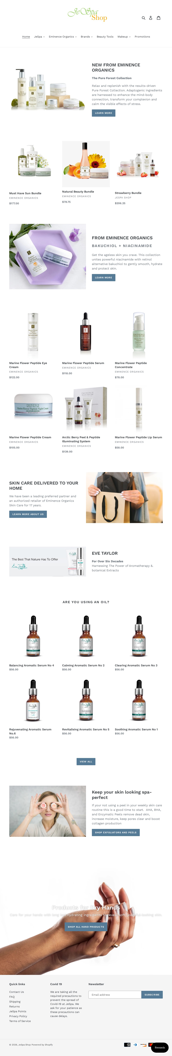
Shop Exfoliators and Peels (116, 832)
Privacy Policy (18, 1016)
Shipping (14, 1001)
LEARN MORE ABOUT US (28, 514)
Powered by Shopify (42, 1044)
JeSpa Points (17, 1011)
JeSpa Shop (24, 1044)
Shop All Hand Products (86, 926)
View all (86, 761)
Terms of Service (20, 1021)
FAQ (12, 996)
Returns (14, 1006)
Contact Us (16, 991)
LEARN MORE (103, 113)
